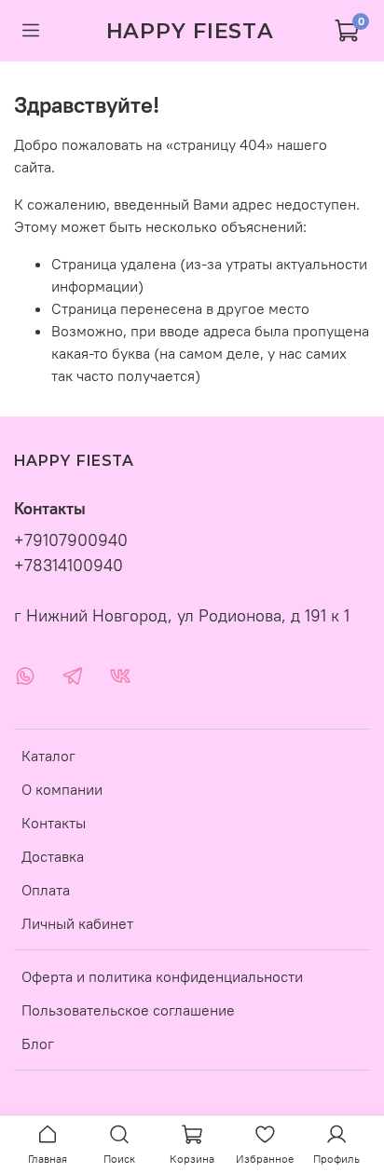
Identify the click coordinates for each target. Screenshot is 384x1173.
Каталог (48, 755)
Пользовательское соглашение (128, 1010)
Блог (37, 1043)
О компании (62, 789)
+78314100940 (68, 565)
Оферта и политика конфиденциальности (162, 976)
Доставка (52, 856)
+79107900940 (71, 540)
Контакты (53, 822)
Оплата (45, 889)
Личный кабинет (77, 923)
